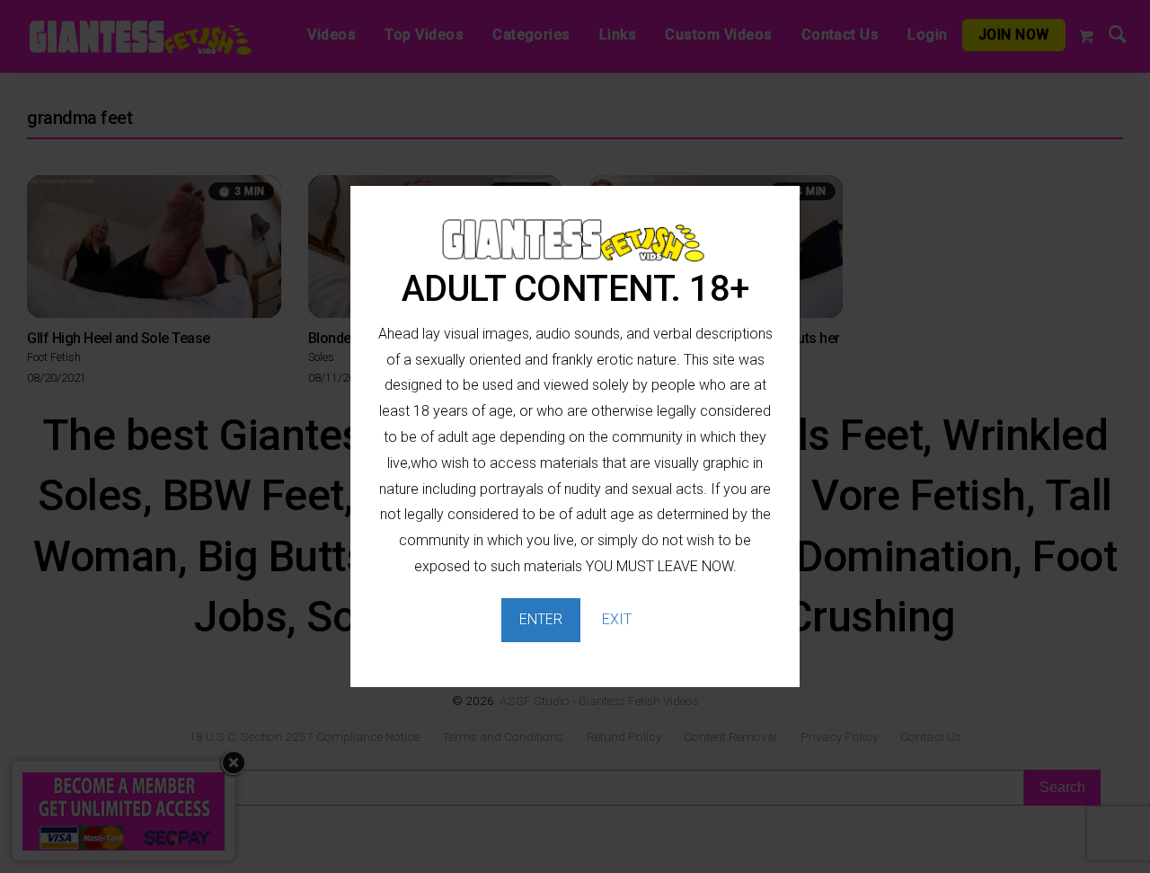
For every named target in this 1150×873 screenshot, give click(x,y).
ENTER (540, 619)
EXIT (617, 619)
